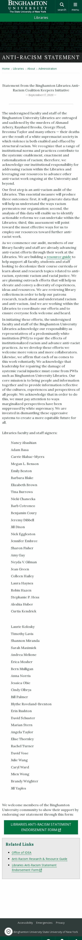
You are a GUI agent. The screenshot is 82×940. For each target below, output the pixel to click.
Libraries (41, 17)
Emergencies (44, 923)
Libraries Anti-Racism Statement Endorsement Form (34, 867)
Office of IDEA (21, 852)
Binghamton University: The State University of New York (27, 6)
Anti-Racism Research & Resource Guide (39, 859)
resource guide (59, 257)
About (31, 68)
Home (6, 68)
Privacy (60, 923)
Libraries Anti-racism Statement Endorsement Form (44, 827)
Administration (47, 68)
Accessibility (25, 923)
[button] (8, 931)
